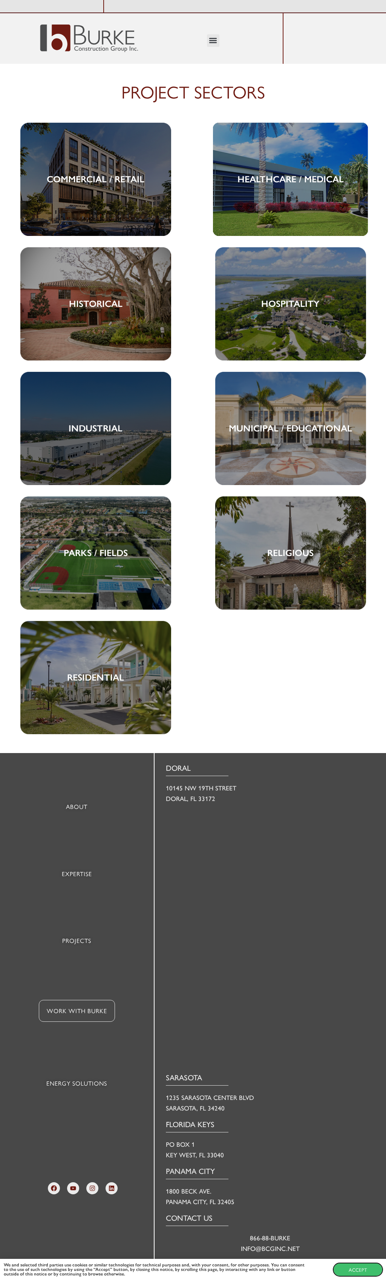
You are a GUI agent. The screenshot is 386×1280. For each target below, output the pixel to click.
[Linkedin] (112, 1188)
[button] (213, 40)
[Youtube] (73, 1188)
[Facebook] (54, 1188)
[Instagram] (92, 1188)
